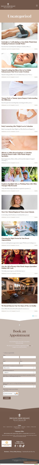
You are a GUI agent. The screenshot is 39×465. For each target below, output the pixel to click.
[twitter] (17, 446)
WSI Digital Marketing (21, 460)
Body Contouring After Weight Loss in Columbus (17, 126)
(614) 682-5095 (25, 433)
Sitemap (19, 451)
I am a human (6, 390)
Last (20, 359)
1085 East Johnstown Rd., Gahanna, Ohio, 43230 (12, 433)
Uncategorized (12, 105)
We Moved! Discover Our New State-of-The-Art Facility (19, 306)
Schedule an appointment (31, 462)
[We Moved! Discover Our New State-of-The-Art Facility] (19, 290)
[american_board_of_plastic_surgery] (6, 441)
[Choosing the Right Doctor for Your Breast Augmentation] (19, 228)
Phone (21, 361)
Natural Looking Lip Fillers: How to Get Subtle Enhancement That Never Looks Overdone (16, 71)
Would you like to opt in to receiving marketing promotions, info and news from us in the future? (19, 384)
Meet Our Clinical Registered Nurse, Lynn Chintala (18, 212)
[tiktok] (23, 446)
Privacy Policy (13, 451)
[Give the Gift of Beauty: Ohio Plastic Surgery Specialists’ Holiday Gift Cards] (19, 256)
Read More (36, 105)
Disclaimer (6, 451)
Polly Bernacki (4, 105)
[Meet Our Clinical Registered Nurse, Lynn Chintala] (19, 202)
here (30, 345)
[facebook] (15, 446)
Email (4, 361)
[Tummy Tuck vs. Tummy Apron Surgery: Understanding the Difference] (19, 88)
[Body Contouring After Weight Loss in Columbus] (19, 116)
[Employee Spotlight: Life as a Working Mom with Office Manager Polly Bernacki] (19, 174)
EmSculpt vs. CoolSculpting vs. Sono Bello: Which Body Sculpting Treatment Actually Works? (19, 43)
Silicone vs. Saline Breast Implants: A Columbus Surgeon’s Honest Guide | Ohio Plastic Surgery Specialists (17, 154)
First (3, 359)
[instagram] (20, 446)
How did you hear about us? (8, 370)
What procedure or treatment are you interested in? (13, 365)
